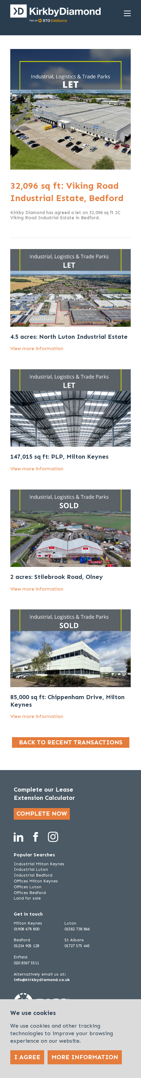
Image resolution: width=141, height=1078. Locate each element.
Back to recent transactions (71, 742)
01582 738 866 (77, 929)
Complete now (41, 813)
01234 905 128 (26, 945)
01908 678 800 (26, 929)
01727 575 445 (77, 945)
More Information (84, 1057)
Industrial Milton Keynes (39, 864)
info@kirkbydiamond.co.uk (42, 979)
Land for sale (27, 898)
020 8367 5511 (26, 963)
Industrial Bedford (33, 875)
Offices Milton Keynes (36, 881)
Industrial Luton (31, 869)
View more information (36, 348)
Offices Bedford (30, 892)
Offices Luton (27, 886)
